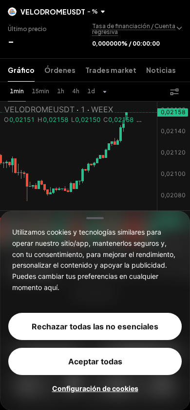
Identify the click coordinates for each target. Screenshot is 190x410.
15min (40, 91)
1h (60, 91)
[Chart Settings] (174, 92)
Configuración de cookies (95, 388)
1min (17, 91)
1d (91, 91)
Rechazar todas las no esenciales (95, 326)
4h (75, 91)
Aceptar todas (95, 361)
